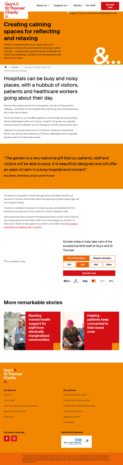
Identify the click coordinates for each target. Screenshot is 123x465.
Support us (60, 5)
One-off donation (76, 258)
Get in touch (9, 400)
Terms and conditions (73, 411)
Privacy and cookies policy (75, 394)
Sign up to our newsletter (15, 411)
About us (42, 5)
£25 (83, 264)
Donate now (110, 6)
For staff (90, 5)
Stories (78, 5)
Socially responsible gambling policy (79, 405)
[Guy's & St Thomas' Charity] (15, 4)
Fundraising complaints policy (76, 400)
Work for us (9, 416)
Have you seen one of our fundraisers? (21, 405)
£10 (69, 264)
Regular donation (102, 258)
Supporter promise (71, 416)
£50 (96, 264)
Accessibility (68, 422)
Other (109, 264)
